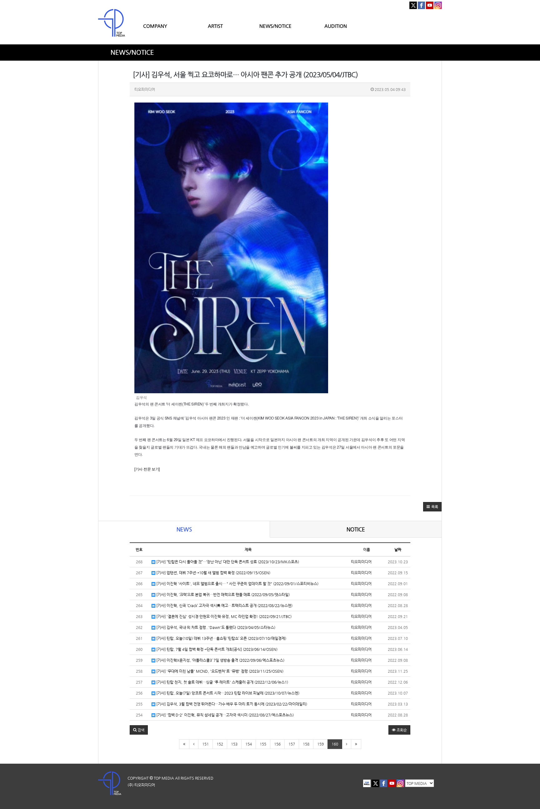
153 (234, 744)
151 (205, 744)
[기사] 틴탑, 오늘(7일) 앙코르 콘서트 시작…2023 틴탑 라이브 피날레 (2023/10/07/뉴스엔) (227, 693)
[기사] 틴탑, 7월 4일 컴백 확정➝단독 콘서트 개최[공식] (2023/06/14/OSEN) (216, 649)
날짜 (397, 549)
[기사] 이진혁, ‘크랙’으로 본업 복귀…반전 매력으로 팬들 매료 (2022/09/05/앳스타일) (222, 594)
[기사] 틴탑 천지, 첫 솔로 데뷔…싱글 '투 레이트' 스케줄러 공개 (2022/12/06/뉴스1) (221, 682)
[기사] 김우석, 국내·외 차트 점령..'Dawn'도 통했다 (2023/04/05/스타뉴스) (215, 627)
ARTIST (215, 25)
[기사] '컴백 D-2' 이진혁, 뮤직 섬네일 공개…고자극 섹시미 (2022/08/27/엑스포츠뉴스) (224, 715)
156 (277, 744)
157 (291, 744)
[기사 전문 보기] (147, 468)
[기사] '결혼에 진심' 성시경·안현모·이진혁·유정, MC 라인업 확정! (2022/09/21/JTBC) (223, 616)
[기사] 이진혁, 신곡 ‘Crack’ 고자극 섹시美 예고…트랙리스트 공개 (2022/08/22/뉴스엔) (223, 605)
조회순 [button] (401, 730)
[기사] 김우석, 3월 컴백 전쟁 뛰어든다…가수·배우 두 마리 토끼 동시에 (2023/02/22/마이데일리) (231, 704)
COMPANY (155, 25)
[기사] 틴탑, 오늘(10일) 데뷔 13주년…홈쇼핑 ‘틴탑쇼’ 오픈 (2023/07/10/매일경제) (220, 638)
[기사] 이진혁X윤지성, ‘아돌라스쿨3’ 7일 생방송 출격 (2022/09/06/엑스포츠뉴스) (219, 660)
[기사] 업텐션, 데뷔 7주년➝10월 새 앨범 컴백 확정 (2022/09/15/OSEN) (212, 572)
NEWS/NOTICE (275, 25)
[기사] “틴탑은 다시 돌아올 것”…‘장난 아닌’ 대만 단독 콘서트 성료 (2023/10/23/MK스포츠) (227, 562)
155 (263, 744)
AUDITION (335, 25)
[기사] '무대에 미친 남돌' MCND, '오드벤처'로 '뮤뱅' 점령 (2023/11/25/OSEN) (219, 671)
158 (306, 744)
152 (220, 744)
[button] (432, 506)
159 (320, 744)
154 (248, 744)
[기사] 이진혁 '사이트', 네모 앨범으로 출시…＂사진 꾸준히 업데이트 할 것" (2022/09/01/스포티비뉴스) (236, 583)
